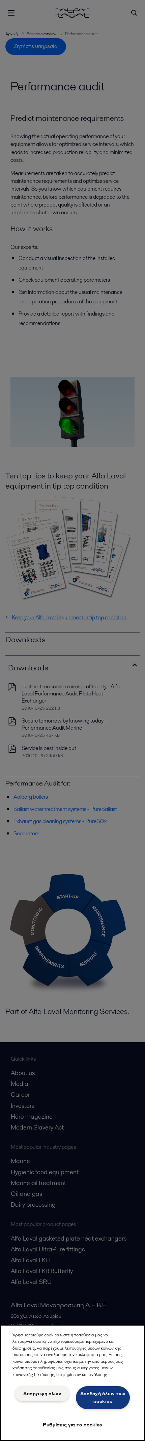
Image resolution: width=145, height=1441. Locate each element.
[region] (72, 1383)
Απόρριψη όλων (42, 1393)
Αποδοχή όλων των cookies (103, 1397)
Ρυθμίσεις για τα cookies (72, 1424)
